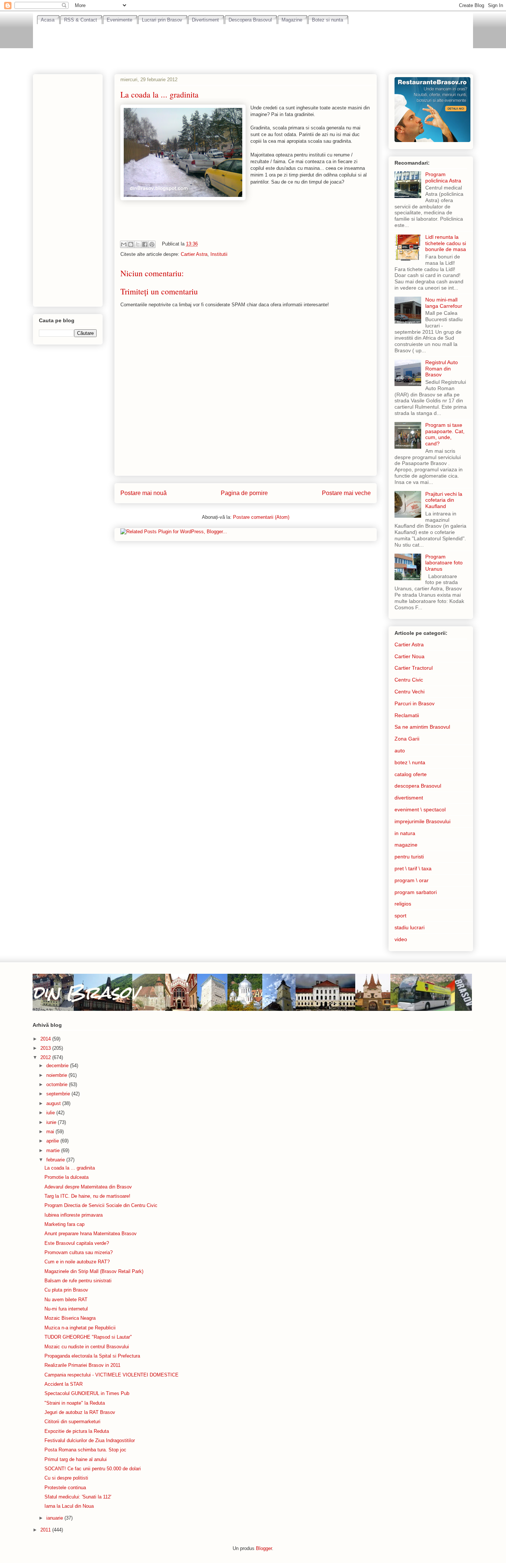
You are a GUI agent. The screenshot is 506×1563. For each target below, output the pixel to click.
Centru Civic (409, 680)
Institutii (218, 254)
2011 (46, 1530)
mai (51, 1131)
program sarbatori (416, 892)
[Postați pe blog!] (130, 244)
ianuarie (55, 1518)
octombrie (57, 1084)
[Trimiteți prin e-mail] (123, 244)
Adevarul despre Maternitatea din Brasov (88, 1187)
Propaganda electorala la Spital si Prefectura (92, 1356)
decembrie (58, 1065)
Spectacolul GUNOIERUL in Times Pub (86, 1393)
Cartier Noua (410, 656)
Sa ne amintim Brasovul (422, 727)
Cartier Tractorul (414, 668)
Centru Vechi (410, 692)
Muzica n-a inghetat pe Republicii (80, 1327)
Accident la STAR (63, 1384)
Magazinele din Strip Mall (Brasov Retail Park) (93, 1271)
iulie (51, 1112)
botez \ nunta (410, 762)
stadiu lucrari (410, 927)
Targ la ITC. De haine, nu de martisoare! (87, 1196)
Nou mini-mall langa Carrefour (443, 303)
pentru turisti (409, 857)
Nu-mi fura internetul (66, 1309)
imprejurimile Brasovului (422, 821)
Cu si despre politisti (66, 1478)
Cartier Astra (194, 254)
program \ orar (412, 880)
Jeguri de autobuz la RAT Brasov (79, 1412)
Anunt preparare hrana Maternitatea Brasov (90, 1233)
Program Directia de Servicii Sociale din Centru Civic (100, 1205)
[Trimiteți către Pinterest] (152, 244)
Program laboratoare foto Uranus (444, 563)
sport (400, 916)
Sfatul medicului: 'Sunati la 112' (77, 1497)
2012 (46, 1057)
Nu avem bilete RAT (65, 1299)
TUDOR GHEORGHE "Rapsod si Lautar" (88, 1337)
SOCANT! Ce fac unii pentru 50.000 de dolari (92, 1468)
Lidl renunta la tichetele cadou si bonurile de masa (445, 243)
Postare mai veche (346, 493)
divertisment (409, 798)
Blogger (264, 1548)
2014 (46, 1039)
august (54, 1103)
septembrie (58, 1094)
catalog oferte (411, 774)
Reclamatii (407, 715)
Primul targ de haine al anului (75, 1459)
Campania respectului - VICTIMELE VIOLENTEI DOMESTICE (111, 1375)
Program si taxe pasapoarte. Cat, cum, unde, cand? (445, 434)
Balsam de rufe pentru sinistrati (77, 1280)
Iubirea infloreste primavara (73, 1215)
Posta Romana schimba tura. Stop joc (85, 1449)
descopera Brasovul (418, 786)
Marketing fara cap (64, 1224)
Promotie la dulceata (66, 1177)
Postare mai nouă (143, 493)
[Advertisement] (253, 45)
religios (403, 904)
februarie (56, 1160)
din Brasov (86, 992)
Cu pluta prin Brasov (66, 1290)
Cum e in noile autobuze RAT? (77, 1261)
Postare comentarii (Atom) (261, 517)
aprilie (53, 1141)
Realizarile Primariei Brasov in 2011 (82, 1365)
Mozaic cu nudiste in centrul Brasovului (86, 1346)
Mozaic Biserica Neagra (70, 1318)
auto (400, 751)
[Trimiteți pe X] (138, 244)
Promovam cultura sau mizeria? (78, 1252)
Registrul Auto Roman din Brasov (441, 368)
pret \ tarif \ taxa (413, 868)
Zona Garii (407, 739)
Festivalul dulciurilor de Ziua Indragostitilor (89, 1440)
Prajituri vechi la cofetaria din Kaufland (443, 500)
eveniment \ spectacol (420, 809)
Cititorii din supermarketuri (72, 1421)
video (401, 939)
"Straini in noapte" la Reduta (74, 1403)
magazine (406, 845)
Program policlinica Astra (443, 177)
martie (53, 1150)
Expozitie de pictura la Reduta (76, 1431)
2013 (46, 1048)
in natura (405, 833)
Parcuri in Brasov (415, 703)
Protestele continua (65, 1487)
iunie (52, 1122)
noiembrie (57, 1075)
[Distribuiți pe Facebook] (145, 244)
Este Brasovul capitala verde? (76, 1243)
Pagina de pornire (244, 493)
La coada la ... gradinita (69, 1168)
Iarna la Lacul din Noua (69, 1506)
